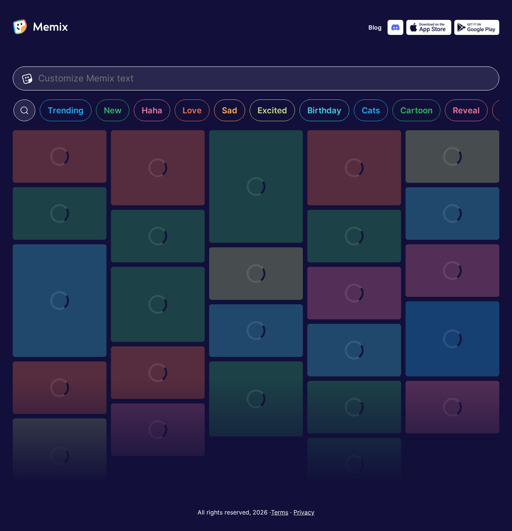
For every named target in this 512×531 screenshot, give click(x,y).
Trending (66, 110)
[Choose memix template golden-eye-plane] (256, 398)
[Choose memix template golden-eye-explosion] (354, 407)
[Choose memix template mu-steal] (158, 372)
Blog (375, 27)
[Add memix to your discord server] (395, 27)
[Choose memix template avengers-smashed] (256, 273)
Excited (272, 110)
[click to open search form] (24, 110)
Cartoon (416, 110)
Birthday (324, 110)
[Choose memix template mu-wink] (354, 350)
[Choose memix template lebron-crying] (354, 167)
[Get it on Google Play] (476, 27)
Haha (152, 110)
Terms (279, 512)
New (112, 110)
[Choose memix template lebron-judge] (59, 156)
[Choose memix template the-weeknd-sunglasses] (59, 455)
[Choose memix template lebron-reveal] (452, 213)
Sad (229, 110)
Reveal (466, 110)
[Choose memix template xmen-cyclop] (158, 429)
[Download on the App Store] (428, 27)
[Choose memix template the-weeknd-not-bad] (354, 464)
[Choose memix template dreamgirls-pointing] (452, 407)
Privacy (303, 512)
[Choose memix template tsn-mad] (452, 156)
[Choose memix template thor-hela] (59, 213)
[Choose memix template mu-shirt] (59, 387)
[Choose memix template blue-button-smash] (59, 300)
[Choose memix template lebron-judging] (256, 186)
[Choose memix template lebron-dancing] (452, 338)
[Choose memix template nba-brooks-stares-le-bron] (158, 236)
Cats (371, 110)
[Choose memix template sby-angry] (354, 236)
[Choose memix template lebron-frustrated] (354, 293)
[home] (40, 27)
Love (192, 110)
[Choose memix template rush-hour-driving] (256, 330)
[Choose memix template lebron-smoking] (158, 167)
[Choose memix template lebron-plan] (452, 270)
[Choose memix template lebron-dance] (158, 304)
